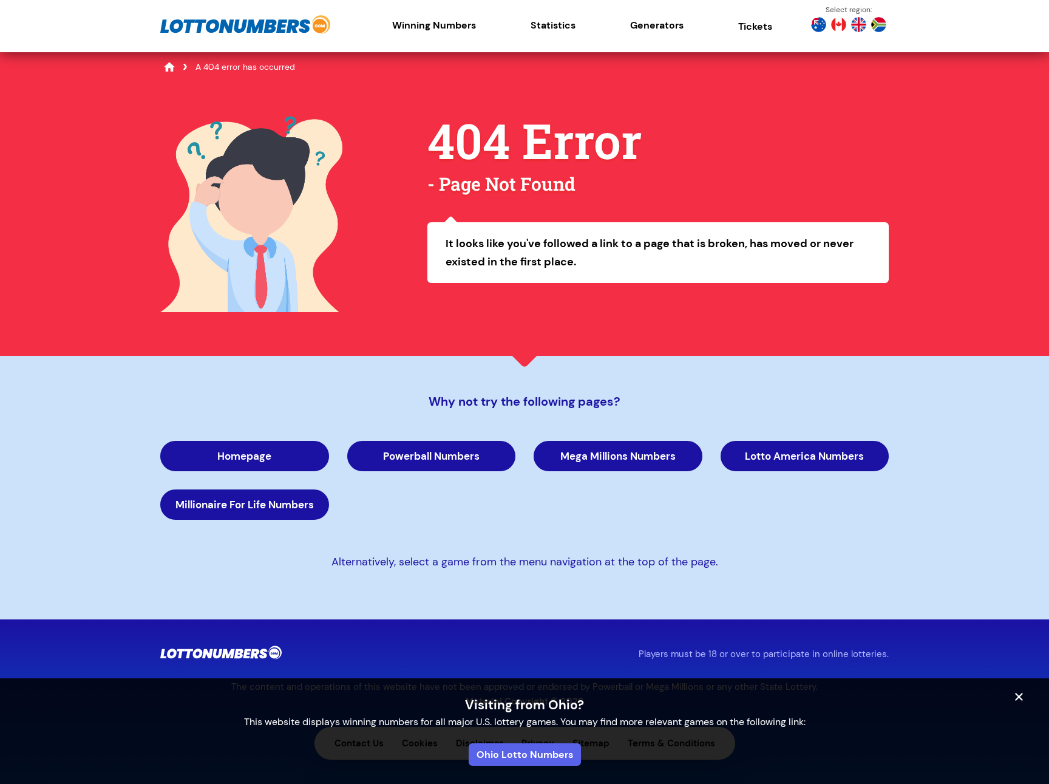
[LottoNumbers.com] (245, 33)
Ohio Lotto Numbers (525, 754)
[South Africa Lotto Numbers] (879, 26)
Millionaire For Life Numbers (244, 504)
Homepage (244, 456)
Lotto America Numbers (804, 456)
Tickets (755, 26)
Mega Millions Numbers (618, 456)
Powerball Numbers (431, 456)
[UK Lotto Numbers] (859, 26)
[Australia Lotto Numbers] (819, 26)
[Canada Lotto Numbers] (839, 26)
